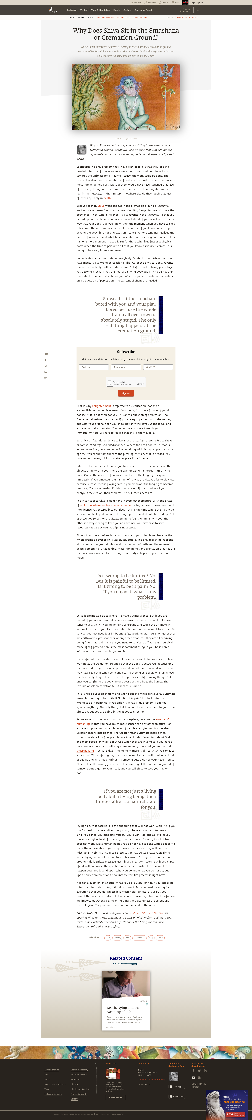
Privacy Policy (117, 1114)
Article (90, 17)
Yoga (46, 1089)
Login (193, 3)
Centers (127, 10)
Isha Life (74, 1084)
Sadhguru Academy (79, 1070)
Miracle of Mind (51, 1070)
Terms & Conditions (103, 1114)
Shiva (101, 205)
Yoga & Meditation (100, 10)
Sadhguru (72, 10)
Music (47, 1079)
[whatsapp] (46, 354)
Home (71, 17)
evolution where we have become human (106, 505)
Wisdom (84, 10)
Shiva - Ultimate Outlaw (147, 913)
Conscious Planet (143, 10)
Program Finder (186, 10)
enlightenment (101, 406)
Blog (46, 1075)
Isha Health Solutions (80, 1089)
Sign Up (200, 3)
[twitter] (45, 366)
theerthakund (85, 750)
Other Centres (144, 1085)
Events (116, 10)
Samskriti (75, 1079)
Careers (74, 1099)
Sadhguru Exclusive (53, 1094)
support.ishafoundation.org (152, 1079)
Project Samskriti (79, 1094)
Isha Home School (79, 1075)
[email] (45, 379)
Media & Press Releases (54, 1084)
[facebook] (46, 360)
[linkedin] (45, 372)
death (107, 198)
